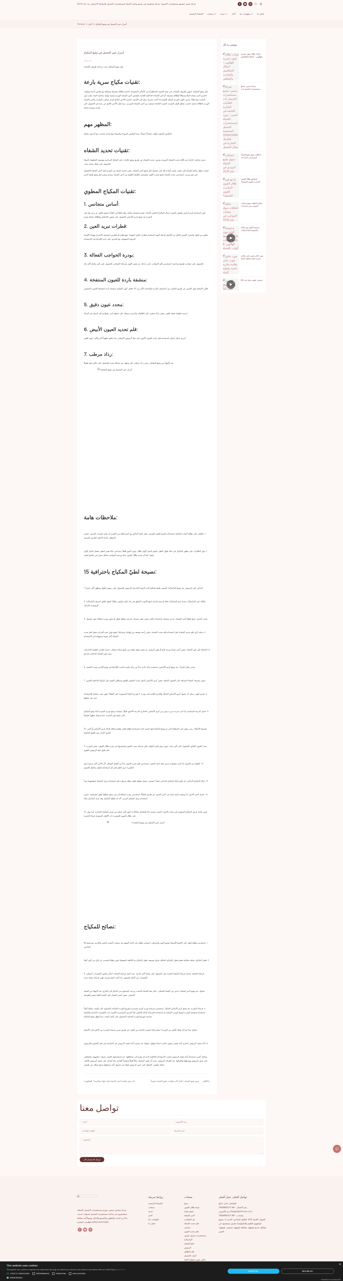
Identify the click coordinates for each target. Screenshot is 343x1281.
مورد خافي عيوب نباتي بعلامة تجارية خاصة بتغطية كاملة (252, 257)
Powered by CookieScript (331, 1280)
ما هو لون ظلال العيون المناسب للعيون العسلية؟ (250, 180)
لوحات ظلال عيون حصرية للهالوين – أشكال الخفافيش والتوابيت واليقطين (251, 55)
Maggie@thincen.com (241, 1211)
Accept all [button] (253, 1271)
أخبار (90, 24)
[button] (8, 1273)
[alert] (171, 1271)
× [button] (340, 1264)
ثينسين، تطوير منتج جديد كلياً (252, 280)
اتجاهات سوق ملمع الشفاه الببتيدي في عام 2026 (251, 156)
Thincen (81, 24)
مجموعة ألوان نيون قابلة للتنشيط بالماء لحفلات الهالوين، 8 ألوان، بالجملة (250, 229)
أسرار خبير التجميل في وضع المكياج (111, 24)
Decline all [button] (307, 1271)
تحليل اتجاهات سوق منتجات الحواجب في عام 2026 (251, 204)
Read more (120, 1269)
